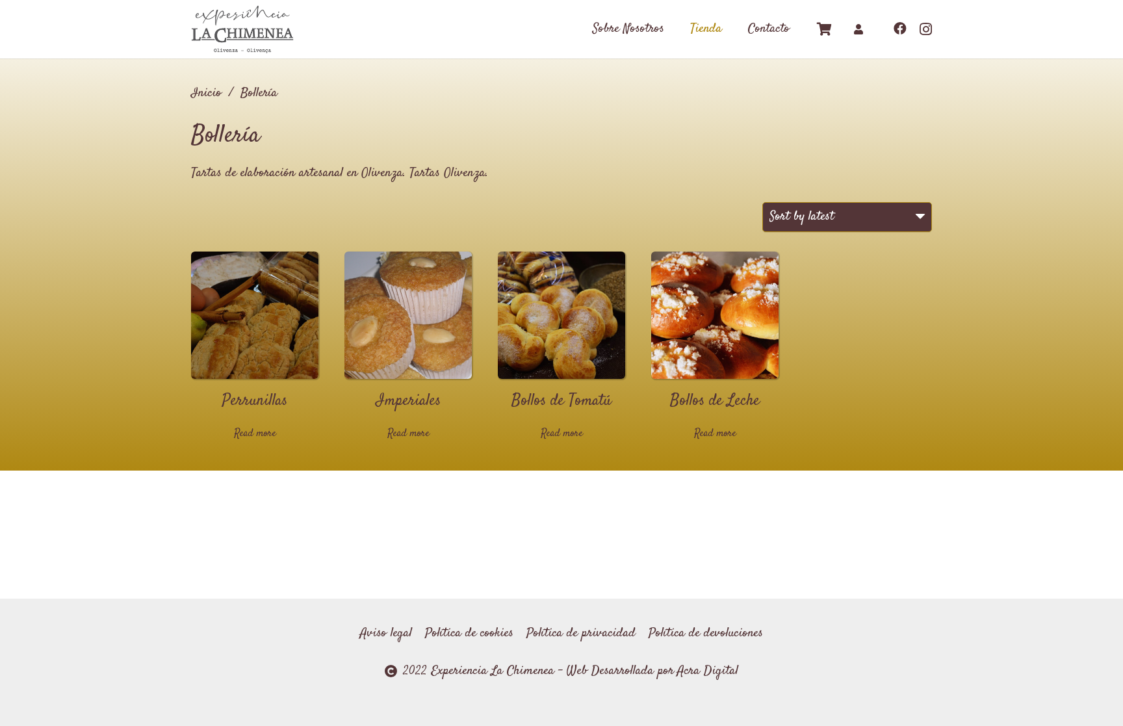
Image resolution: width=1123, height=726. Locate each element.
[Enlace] (242, 29)
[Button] (858, 29)
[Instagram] (926, 29)
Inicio (206, 93)
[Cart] (824, 29)
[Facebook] (900, 28)
